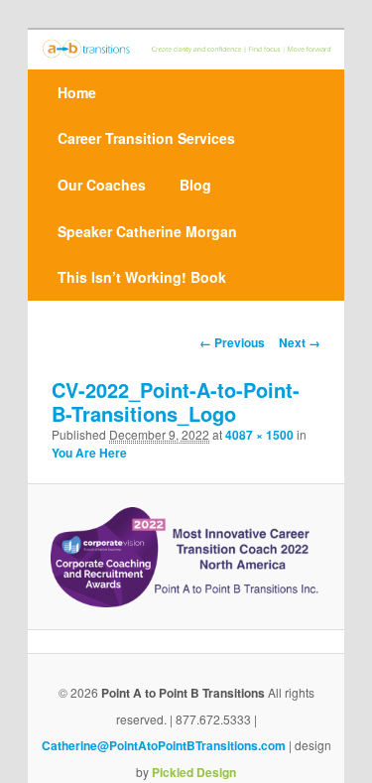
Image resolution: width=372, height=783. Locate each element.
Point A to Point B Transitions (183, 693)
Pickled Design (194, 772)
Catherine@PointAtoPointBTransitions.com (164, 745)
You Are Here (89, 452)
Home (77, 92)
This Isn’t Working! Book (142, 277)
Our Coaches (102, 185)
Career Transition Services (146, 138)
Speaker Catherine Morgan (147, 231)
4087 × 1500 (259, 435)
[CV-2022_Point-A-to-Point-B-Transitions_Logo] (186, 556)
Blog (195, 185)
